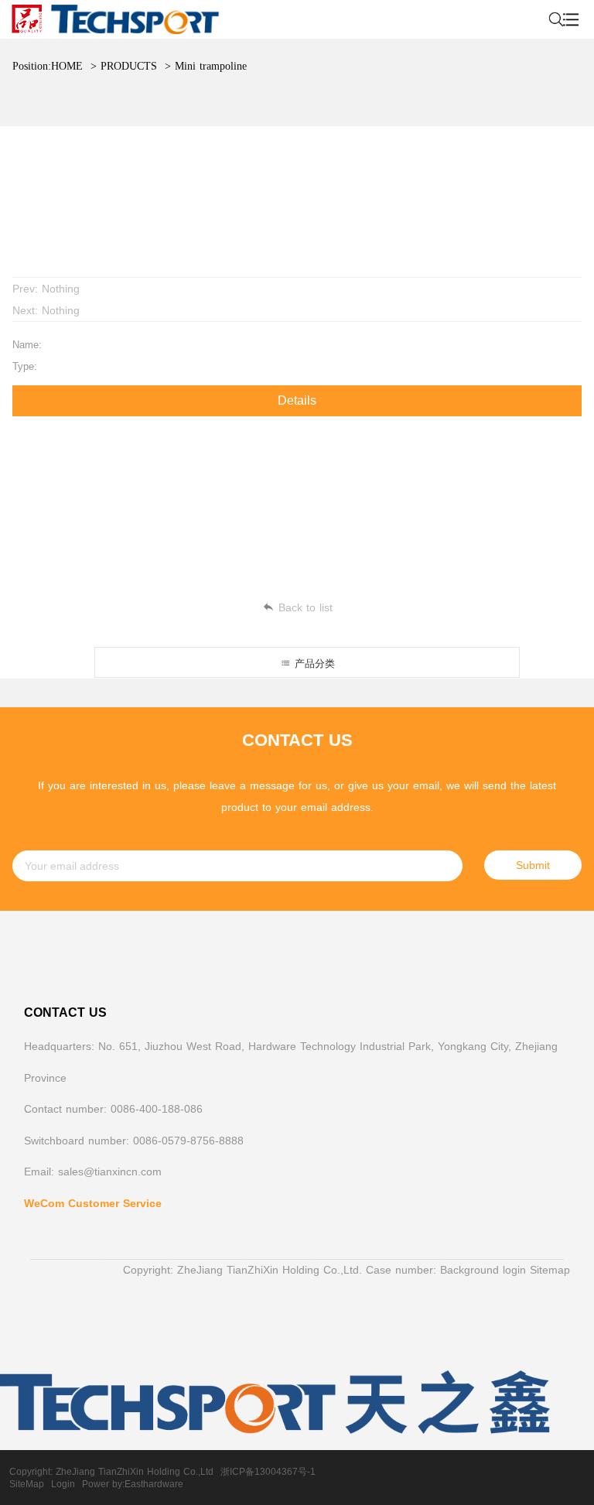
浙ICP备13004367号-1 (268, 1471)
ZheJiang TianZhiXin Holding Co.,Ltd (134, 1471)
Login (63, 1484)
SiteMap (26, 1484)
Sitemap (550, 1270)
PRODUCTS (129, 66)
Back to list (305, 607)
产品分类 (313, 663)
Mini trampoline (211, 66)
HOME (67, 66)
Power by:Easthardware (132, 1484)
